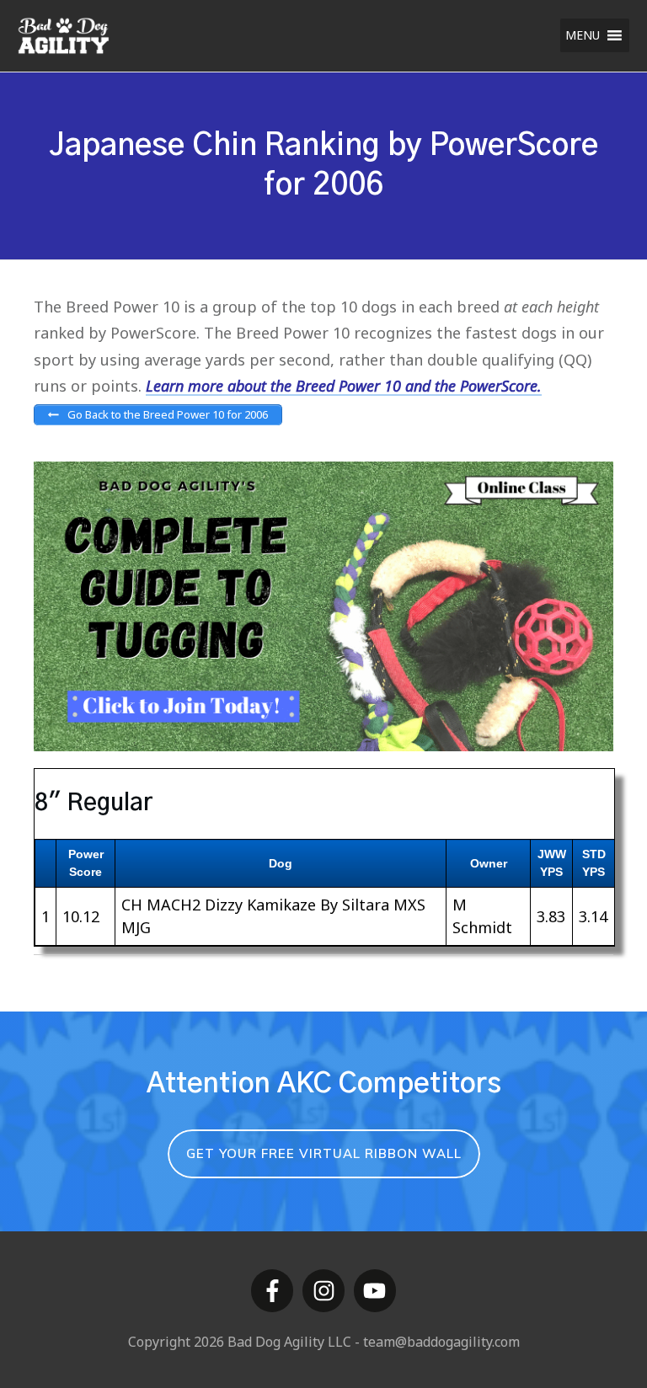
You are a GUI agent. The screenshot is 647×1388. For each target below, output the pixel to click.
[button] (582, 35)
